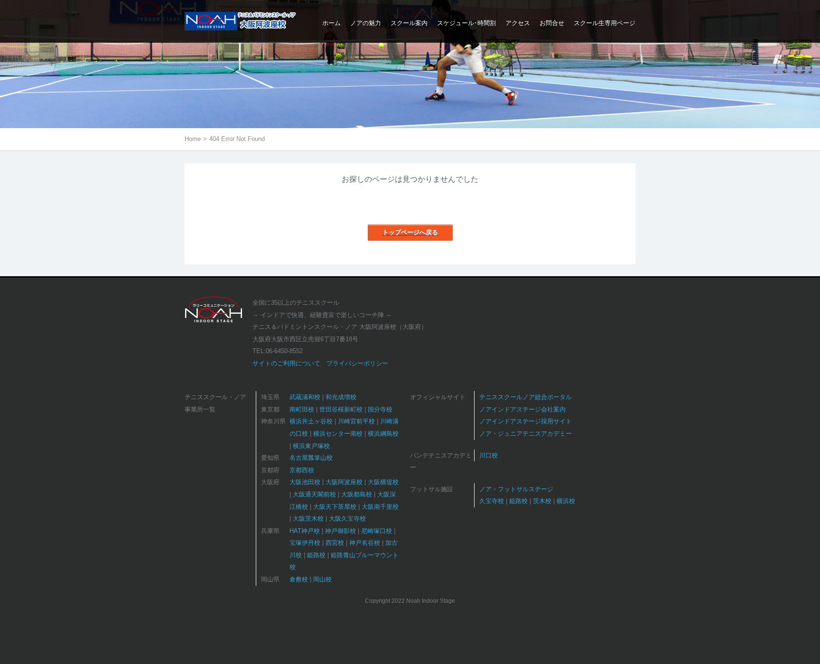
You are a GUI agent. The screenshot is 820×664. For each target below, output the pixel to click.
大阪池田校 (304, 482)
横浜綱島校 (383, 433)
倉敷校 (298, 579)
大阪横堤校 (383, 482)
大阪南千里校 (380, 506)
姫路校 (316, 555)
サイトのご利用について (286, 363)
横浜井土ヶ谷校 (311, 421)
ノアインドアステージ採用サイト (525, 421)
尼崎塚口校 (376, 530)
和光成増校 (341, 397)
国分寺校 (380, 409)
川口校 (488, 455)
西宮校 (335, 542)
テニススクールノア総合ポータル (525, 397)
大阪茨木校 (308, 518)
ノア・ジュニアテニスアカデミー (525, 433)
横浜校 (566, 501)
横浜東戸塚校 (311, 445)
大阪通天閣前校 (314, 494)
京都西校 (301, 470)
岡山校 (322, 579)
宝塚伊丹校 (304, 542)
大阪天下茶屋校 (334, 506)
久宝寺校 (491, 501)
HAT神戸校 (304, 530)
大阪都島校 (356, 494)
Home (193, 138)
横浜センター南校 (338, 433)
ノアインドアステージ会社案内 (522, 409)
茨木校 (542, 501)
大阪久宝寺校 (347, 518)
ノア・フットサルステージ (516, 489)
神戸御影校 (340, 530)
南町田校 (301, 409)
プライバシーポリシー (357, 363)
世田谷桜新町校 (341, 409)
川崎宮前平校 (356, 421)
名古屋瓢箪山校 (311, 457)
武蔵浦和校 (304, 397)
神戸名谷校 (364, 542)
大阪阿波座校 (344, 482)
